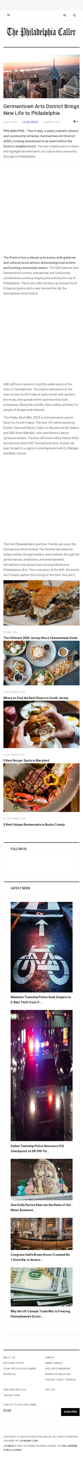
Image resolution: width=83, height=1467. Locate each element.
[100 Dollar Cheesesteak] (41, 603)
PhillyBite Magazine (57, 1368)
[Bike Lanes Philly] (42, 947)
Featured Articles (14, 1390)
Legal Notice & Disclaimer (19, 1368)
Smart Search (54, 1363)
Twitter (50, 1390)
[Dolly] (42, 1179)
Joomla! (8, 1446)
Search (49, 1357)
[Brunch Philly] (41, 663)
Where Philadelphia (57, 1374)
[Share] (64, 15)
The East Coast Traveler (60, 1380)
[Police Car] (42, 1075)
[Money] (42, 1287)
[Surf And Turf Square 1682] (41, 787)
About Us (9, 1357)
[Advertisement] (41, 211)
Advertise (9, 1374)
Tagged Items (11, 1395)
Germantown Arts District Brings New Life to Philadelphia (41, 110)
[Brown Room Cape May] (42, 1233)
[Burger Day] (41, 724)
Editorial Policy (13, 1363)
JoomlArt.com (28, 1441)
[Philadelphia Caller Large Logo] (41, 33)
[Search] (74, 15)
